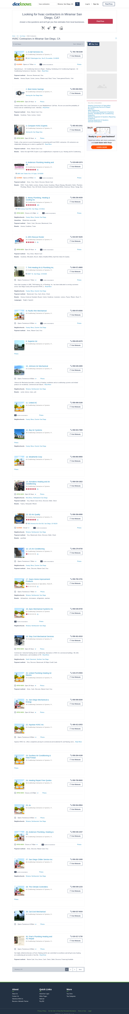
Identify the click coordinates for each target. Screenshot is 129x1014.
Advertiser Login (44, 993)
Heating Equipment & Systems (98, 120)
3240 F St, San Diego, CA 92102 (37, 274)
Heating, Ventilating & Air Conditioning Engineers (101, 114)
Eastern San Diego (40, 217)
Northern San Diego (43, 659)
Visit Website (76, 56)
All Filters (18, 44)
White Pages (43, 996)
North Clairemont (31, 659)
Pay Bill (41, 1001)
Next (80, 969)
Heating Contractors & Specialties (36, 584)
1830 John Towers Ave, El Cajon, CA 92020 (30, 173)
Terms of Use (82, 1011)
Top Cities (70, 993)
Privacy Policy (42, 1011)
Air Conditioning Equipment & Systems (101, 112)
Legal (89, 1011)
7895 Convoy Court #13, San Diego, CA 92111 (31, 209)
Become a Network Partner (20, 1001)
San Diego (22, 36)
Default (79, 44)
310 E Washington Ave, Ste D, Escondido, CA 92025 (43, 58)
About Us (15, 993)
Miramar (28, 389)
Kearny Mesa (30, 217)
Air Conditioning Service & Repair (99, 107)
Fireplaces (91, 118)
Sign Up (96, 4)
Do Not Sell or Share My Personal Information (62, 1011)
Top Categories (71, 996)
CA (17, 36)
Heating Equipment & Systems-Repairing (101, 117)
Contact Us (15, 996)
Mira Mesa (29, 497)
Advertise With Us (17, 999)
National (41, 999)
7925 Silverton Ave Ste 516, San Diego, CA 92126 (42, 523)
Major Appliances (93, 110)
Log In (87, 4)
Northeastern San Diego (39, 389)
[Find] (77, 4)
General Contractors (95, 121)
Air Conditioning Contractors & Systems (38, 54)
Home (13, 36)
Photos (79, 64)
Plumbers (91, 109)
